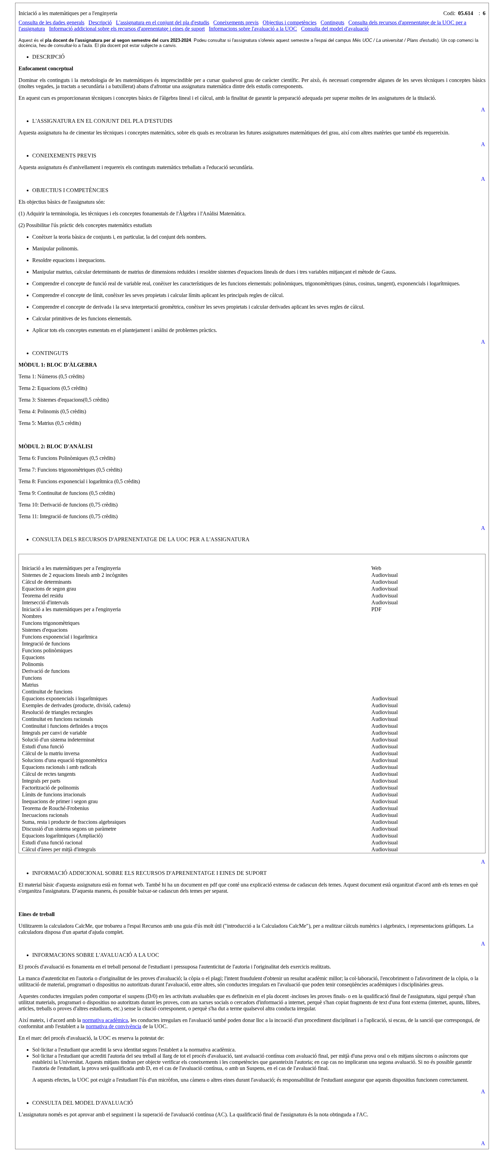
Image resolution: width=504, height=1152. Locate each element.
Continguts (332, 22)
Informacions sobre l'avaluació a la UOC (253, 29)
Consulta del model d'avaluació (335, 29)
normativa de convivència (113, 1026)
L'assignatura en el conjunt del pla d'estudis (162, 22)
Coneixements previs (236, 22)
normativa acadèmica (105, 1020)
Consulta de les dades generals (51, 22)
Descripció (100, 22)
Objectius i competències (289, 22)
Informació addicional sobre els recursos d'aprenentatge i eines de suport (127, 29)
